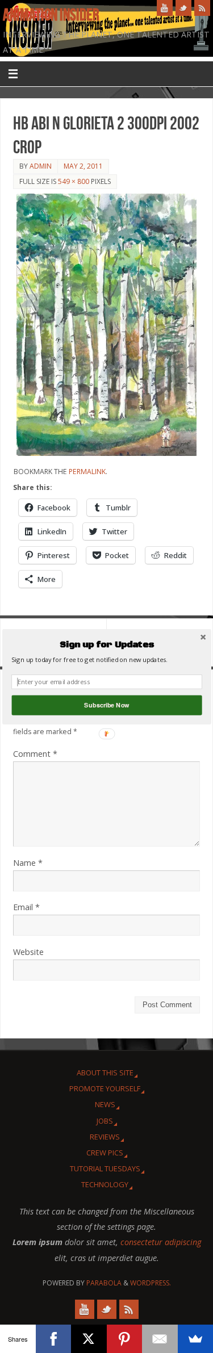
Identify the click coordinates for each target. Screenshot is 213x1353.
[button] (106, 644)
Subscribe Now (106, 704)
